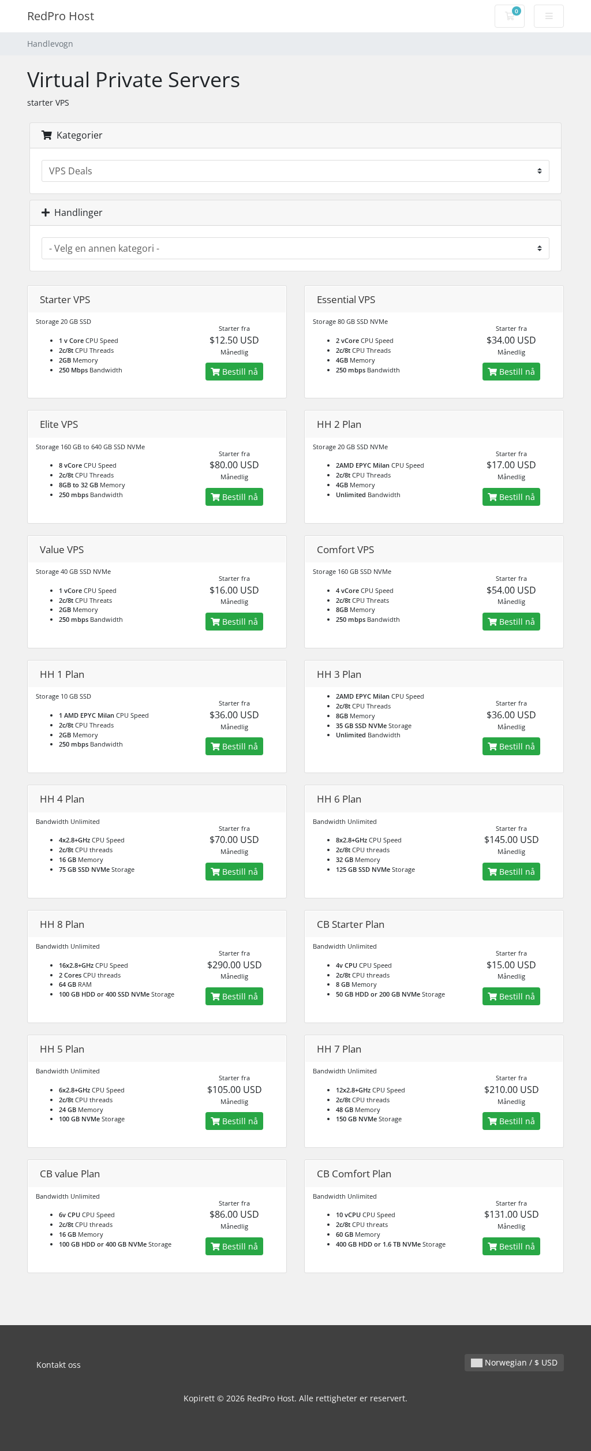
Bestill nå (239, 371)
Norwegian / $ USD (520, 1362)
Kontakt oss (58, 1364)
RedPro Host (60, 16)
